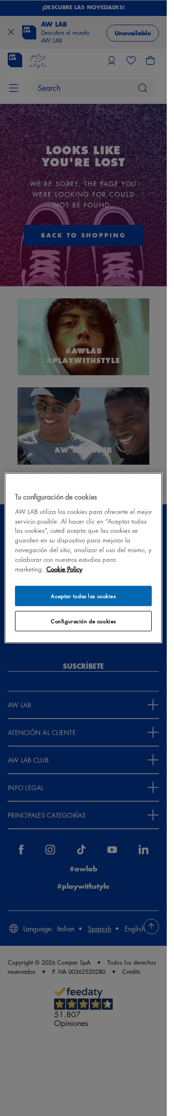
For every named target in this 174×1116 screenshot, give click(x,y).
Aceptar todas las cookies (83, 596)
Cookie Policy (64, 568)
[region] (83, 558)
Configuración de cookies (83, 621)
